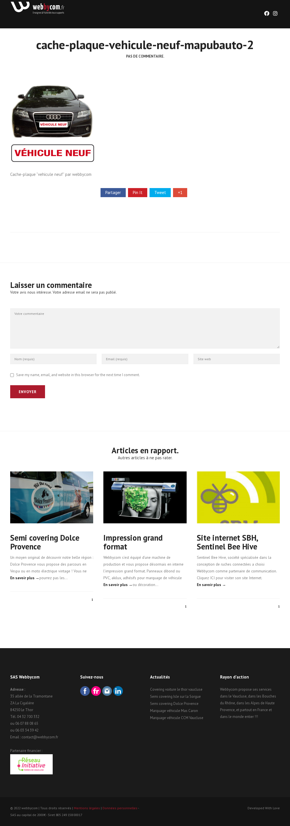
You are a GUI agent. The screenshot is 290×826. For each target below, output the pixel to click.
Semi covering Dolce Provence (44, 542)
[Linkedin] (118, 691)
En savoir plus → (24, 577)
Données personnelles (120, 808)
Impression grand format (133, 542)
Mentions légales (87, 808)
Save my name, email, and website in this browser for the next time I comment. (78, 374)
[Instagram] (107, 691)
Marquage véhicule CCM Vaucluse (176, 717)
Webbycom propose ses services (246, 689)
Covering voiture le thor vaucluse (176, 689)
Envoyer (28, 391)
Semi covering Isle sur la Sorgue (175, 696)
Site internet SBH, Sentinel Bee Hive (227, 542)
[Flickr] (96, 691)
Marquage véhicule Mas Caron (174, 710)
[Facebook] (85, 691)
